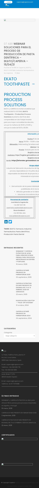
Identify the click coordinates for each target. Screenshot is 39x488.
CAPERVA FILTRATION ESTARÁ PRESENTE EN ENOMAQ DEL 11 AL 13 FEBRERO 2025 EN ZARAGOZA (24, 287)
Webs (15, 486)
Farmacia (20, 229)
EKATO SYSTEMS (9, 70)
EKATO (28, 68)
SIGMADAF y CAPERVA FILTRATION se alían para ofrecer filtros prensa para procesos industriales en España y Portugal (25, 256)
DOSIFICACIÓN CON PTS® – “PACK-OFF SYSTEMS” (25, 302)
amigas (20, 486)
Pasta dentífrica (22, 232)
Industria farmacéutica (25, 70)
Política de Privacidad (23, 482)
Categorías (8, 333)
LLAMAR (8, 2)
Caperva (22, 68)
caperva (9, 73)
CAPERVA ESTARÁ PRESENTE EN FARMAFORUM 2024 (23, 313)
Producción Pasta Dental (14, 234)
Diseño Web (28, 486)
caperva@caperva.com (25, 2)
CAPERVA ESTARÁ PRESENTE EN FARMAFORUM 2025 (23, 272)
